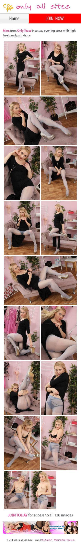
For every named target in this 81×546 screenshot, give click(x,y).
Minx (6, 30)
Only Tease (24, 30)
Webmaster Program (64, 540)
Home (14, 19)
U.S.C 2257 (46, 540)
